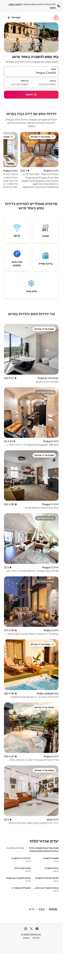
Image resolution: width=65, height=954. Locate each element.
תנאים (26, 937)
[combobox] (31, 73)
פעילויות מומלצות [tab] (15, 848)
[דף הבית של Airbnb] (56, 17)
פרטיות (35, 937)
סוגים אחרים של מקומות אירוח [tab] (43, 848)
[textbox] (45, 84)
